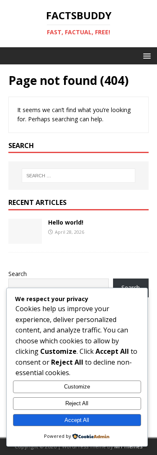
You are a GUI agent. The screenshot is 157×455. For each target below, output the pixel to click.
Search (17, 274)
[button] (145, 55)
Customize (77, 386)
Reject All (76, 403)
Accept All (76, 420)
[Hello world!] (25, 239)
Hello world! (65, 222)
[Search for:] (78, 176)
